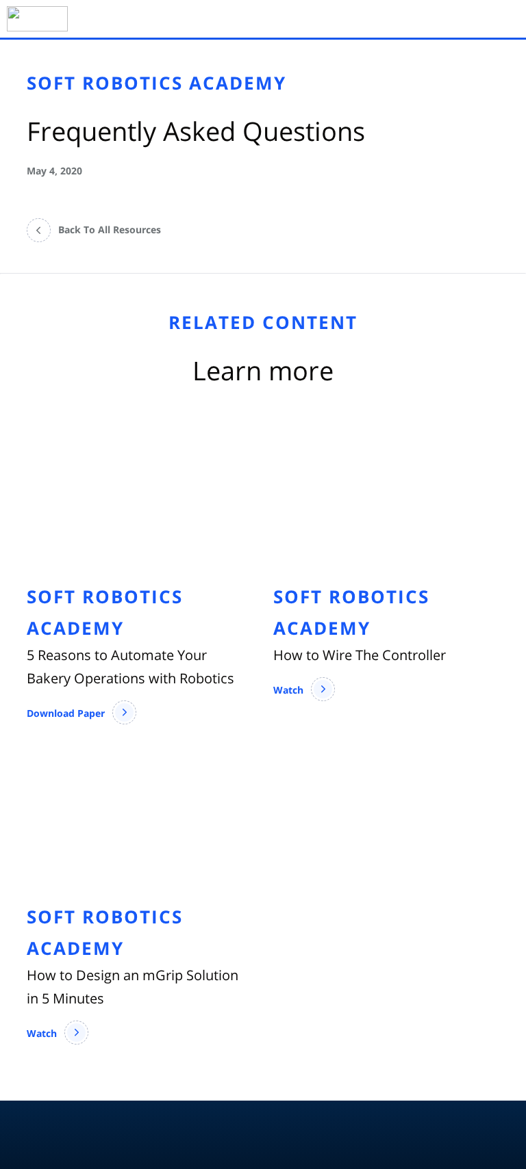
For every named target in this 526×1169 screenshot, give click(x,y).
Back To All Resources (109, 229)
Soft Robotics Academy (156, 82)
